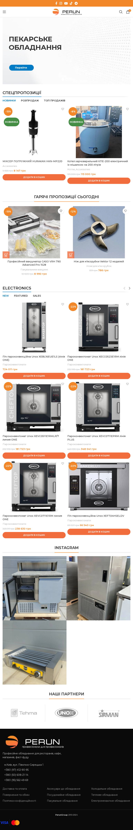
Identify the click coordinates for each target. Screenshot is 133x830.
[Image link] (33, 741)
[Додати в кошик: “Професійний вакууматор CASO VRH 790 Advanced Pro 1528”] (6, 254)
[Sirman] (109, 713)
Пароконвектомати (14, 364)
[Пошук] (120, 11)
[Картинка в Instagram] (34, 588)
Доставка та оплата (15, 788)
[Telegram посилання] (76, 3)
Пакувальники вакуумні (34, 269)
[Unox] (66, 713)
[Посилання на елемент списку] (33, 770)
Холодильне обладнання (106, 788)
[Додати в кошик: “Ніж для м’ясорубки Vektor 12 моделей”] (70, 254)
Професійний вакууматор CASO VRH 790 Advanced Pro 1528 (34, 263)
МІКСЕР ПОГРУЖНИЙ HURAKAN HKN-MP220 (32, 161)
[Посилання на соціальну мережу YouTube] (66, 3)
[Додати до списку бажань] (63, 109)
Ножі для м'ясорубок (98, 266)
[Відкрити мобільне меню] (4, 11)
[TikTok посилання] (71, 3)
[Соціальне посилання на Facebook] (56, 3)
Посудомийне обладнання (64, 794)
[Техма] (24, 713)
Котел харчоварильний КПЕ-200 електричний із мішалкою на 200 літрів (97, 163)
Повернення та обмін (16, 794)
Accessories (10, 166)
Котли (71, 169)
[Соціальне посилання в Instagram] (60, 3)
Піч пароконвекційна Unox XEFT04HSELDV (95, 515)
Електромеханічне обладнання (110, 800)
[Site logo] (66, 11)
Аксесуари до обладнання (63, 788)
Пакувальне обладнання (62, 800)
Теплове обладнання (104, 794)
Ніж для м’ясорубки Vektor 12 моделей (99, 261)
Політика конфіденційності (19, 800)
